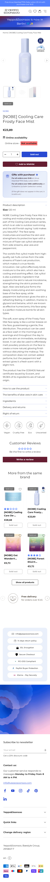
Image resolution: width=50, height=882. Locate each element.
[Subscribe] (43, 750)
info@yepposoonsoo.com (17, 783)
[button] (38, 11)
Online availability (16, 137)
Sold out (34, 154)
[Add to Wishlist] (20, 489)
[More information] (37, 175)
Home (5, 33)
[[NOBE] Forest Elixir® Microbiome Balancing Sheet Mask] (37, 542)
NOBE (6, 111)
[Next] (46, 60)
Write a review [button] (25, 459)
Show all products (25, 582)
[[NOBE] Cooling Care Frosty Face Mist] (37, 496)
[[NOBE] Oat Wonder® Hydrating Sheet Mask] (13, 542)
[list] (25, 60)
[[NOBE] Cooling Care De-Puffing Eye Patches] (13, 496)
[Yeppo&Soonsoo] (25, 709)
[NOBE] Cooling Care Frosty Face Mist (25, 33)
